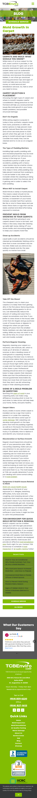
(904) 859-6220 (18, 698)
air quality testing (21, 549)
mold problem (11, 477)
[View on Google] (7, 635)
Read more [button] (8, 648)
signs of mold (18, 393)
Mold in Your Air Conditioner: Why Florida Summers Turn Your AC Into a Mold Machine (17, 562)
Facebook (14, 710)
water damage (9, 420)
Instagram (22, 710)
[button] (2, 641)
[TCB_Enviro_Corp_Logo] (10, 2)
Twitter (18, 710)
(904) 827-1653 (18, 705)
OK (18, 795)
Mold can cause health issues (15, 487)
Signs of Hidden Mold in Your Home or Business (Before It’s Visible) (17, 590)
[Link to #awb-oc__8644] (33, 3)
